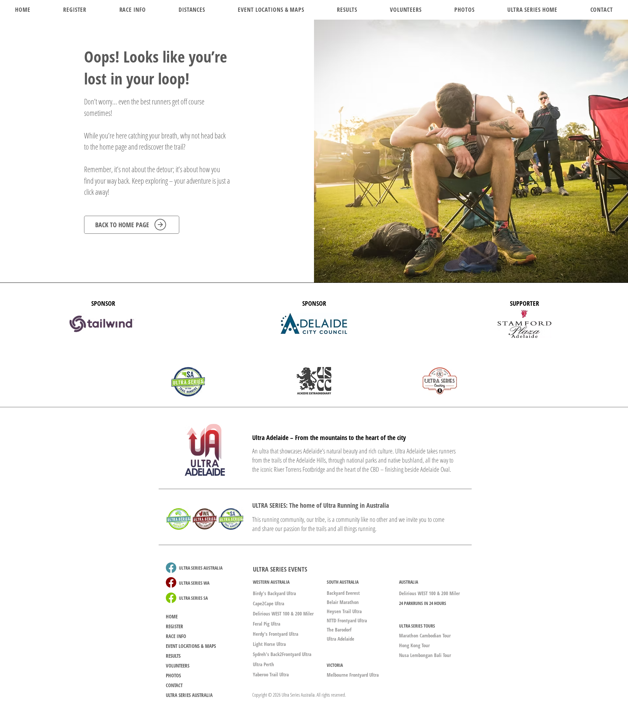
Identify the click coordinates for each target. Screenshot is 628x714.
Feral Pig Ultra (266, 623)
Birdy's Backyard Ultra (274, 593)
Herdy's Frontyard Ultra (275, 634)
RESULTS (173, 655)
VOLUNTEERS (177, 665)
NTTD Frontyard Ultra (347, 620)
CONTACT (174, 685)
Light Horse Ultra (269, 644)
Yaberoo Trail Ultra (271, 674)
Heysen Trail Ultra (344, 611)
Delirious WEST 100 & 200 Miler (283, 613)
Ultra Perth (263, 664)
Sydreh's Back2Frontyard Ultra (282, 654)
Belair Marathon (343, 602)
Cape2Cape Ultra (268, 603)
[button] (192, 9)
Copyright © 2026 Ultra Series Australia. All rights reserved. (299, 694)
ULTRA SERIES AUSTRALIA (189, 695)
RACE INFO (176, 636)
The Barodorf (339, 629)
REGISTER (174, 626)
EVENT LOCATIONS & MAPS (191, 646)
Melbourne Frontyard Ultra (353, 674)
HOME (172, 616)
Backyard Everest (343, 593)
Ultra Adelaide (340, 638)
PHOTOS (173, 675)
